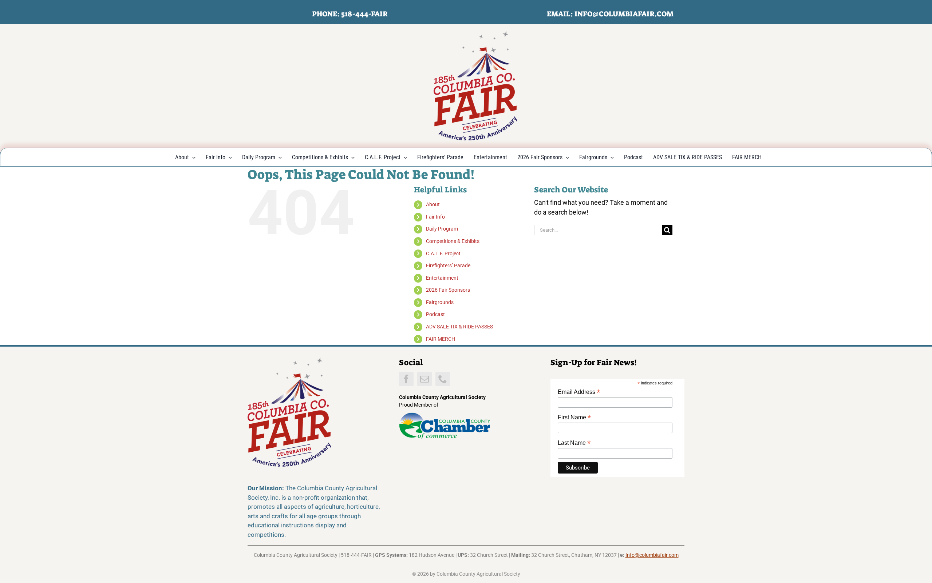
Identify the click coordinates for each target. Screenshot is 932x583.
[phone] (442, 379)
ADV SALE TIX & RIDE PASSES (459, 327)
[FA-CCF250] (475, 34)
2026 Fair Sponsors (448, 290)
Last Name (574, 443)
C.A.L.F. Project (443, 253)
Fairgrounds (440, 302)
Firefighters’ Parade (448, 265)
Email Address (579, 392)
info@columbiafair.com (624, 14)
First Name (574, 417)
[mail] (424, 379)
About (433, 204)
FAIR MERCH (440, 339)
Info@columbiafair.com (652, 555)
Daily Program (442, 229)
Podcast (435, 314)
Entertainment (442, 278)
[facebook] (406, 379)
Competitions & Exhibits (452, 241)
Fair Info (435, 217)
